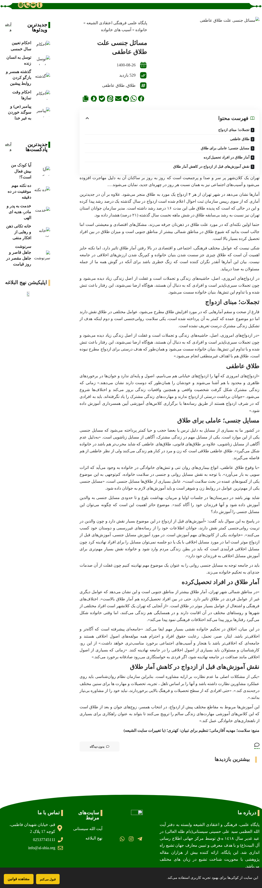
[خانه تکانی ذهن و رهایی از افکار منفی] (42, 232)
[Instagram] (131, 838)
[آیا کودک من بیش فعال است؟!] (42, 171)
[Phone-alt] (27, 5)
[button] (141, 98)
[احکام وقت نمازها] (42, 95)
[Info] (39, 5)
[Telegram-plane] (140, 838)
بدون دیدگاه (97, 746)
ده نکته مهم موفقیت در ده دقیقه (19, 191)
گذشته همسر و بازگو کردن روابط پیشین (18, 77)
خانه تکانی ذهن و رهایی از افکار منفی (18, 232)
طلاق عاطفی (113, 85)
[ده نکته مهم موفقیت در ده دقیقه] (42, 191)
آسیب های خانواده (116, 30)
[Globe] (21, 5)
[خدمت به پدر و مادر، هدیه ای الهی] (42, 212)
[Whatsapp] (122, 838)
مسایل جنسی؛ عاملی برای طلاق (225, 148)
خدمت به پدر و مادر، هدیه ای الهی (19, 212)
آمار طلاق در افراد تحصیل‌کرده (226, 157)
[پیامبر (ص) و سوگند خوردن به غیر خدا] (42, 112)
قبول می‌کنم (48, 879)
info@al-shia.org (41, 848)
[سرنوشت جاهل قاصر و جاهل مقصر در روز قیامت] (42, 255)
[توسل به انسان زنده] (42, 60)
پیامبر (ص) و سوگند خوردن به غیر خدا (19, 112)
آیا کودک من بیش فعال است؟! (21, 171)
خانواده (141, 30)
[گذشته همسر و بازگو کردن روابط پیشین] (42, 78)
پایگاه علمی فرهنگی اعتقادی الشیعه (116, 23)
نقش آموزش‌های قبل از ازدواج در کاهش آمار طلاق (211, 166)
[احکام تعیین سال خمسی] (42, 46)
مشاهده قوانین (19, 879)
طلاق (131, 85)
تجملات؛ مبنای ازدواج (233, 130)
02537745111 (44, 839)
